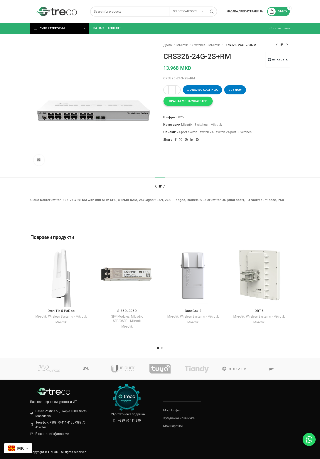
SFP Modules (120, 316)
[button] (188, 101)
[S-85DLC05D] (127, 276)
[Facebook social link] (175, 140)
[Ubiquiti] (122, 369)
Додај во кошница (202, 89)
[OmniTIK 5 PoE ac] (61, 276)
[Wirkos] (48, 369)
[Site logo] (57, 11)
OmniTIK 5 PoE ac (61, 311)
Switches (245, 132)
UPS (86, 369)
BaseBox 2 (193, 311)
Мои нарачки (173, 426)
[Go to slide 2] (162, 348)
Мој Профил (172, 410)
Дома (167, 45)
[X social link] (181, 140)
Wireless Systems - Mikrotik (67, 316)
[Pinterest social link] (186, 140)
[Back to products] (282, 45)
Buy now (235, 89)
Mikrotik (182, 45)
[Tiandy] (197, 369)
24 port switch (187, 132)
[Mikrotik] (234, 369)
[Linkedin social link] (191, 140)
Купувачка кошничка (179, 418)
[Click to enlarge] (39, 160)
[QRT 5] (259, 276)
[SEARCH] (212, 12)
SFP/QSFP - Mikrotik (127, 321)
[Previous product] (276, 45)
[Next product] (287, 45)
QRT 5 (259, 311)
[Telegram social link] (197, 140)
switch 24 (206, 132)
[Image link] (54, 391)
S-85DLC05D (127, 311)
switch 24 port (226, 132)
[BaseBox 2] (193, 276)
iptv (271, 369)
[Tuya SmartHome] (160, 369)
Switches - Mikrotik (206, 45)
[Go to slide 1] (158, 348)
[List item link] (60, 425)
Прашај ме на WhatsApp (188, 101)
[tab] (160, 184)
